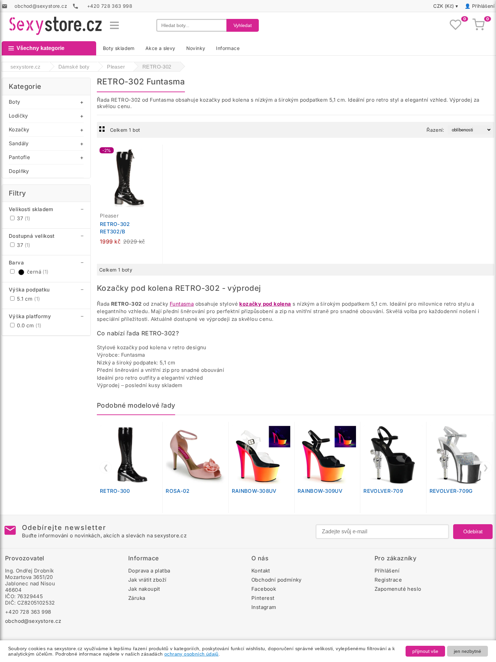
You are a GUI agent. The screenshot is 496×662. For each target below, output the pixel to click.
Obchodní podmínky (276, 580)
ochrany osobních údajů (191, 654)
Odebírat (473, 531)
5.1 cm (28, 299)
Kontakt (260, 570)
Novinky (195, 48)
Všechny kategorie (40, 48)
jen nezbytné (467, 651)
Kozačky (19, 129)
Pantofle (19, 157)
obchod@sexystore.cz (33, 621)
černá (38, 272)
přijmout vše (425, 651)
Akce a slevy (160, 48)
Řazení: (435, 130)
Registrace (388, 580)
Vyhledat (242, 25)
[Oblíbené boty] (455, 25)
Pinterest (263, 598)
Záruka (136, 598)
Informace (228, 48)
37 (23, 218)
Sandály (19, 143)
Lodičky (18, 115)
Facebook (263, 589)
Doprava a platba (149, 570)
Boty (14, 102)
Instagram (263, 607)
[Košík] (478, 25)
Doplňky (19, 171)
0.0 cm (28, 325)
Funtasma (182, 304)
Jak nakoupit (144, 589)
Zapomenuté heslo (398, 589)
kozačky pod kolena (265, 304)
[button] (159, 153)
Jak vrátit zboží (147, 580)
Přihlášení (483, 6)
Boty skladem (119, 48)
